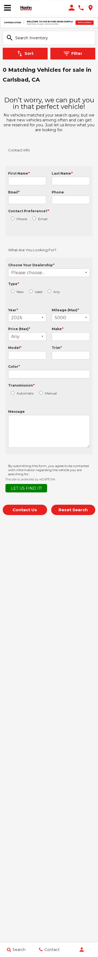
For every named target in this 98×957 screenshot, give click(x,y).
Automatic (25, 393)
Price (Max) (19, 329)
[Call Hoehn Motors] (81, 7)
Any (56, 292)
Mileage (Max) (65, 310)
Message (16, 411)
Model (15, 348)
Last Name (62, 173)
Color (14, 366)
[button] (25, 510)
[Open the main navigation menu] (7, 7)
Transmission (21, 385)
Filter (76, 53)
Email (14, 192)
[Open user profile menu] (82, 949)
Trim (57, 348)
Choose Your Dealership (31, 265)
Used (38, 292)
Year (13, 310)
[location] (90, 7)
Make (57, 329)
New (20, 292)
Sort (28, 53)
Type (13, 284)
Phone (58, 192)
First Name (19, 173)
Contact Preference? (28, 211)
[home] (26, 7)
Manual (51, 393)
